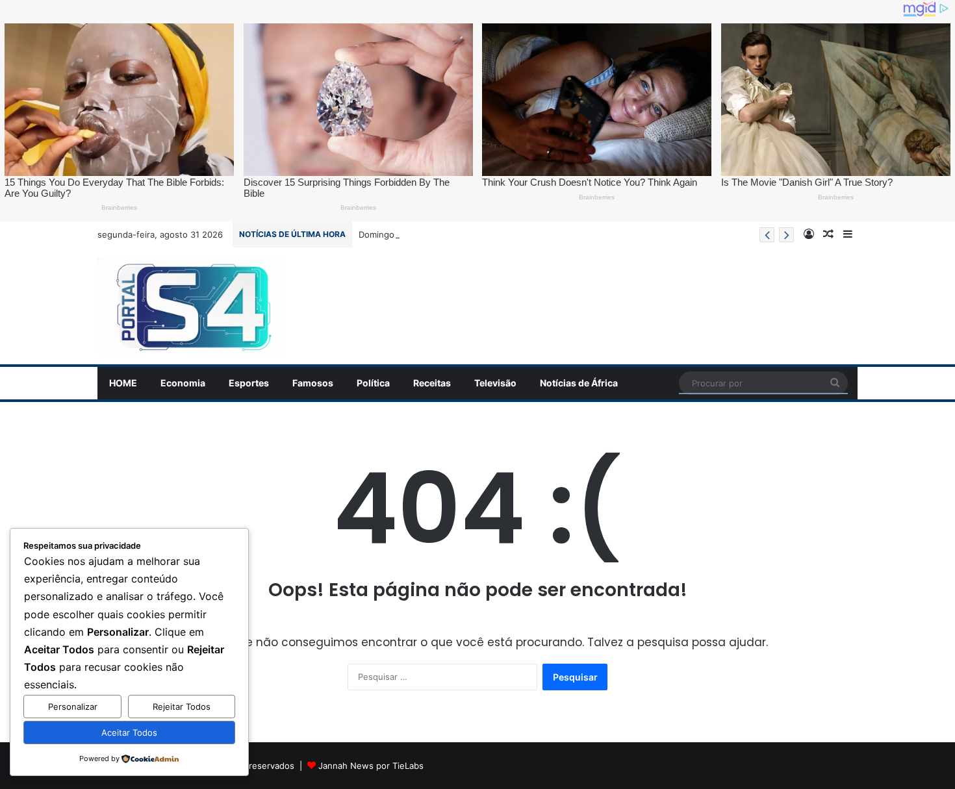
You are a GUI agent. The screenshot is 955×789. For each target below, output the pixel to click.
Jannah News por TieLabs (371, 765)
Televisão (495, 382)
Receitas (432, 382)
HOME (123, 382)
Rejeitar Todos (181, 706)
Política (373, 382)
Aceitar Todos (129, 732)
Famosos (312, 382)
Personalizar (72, 706)
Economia (182, 382)
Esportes (249, 382)
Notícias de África (579, 382)
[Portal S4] (190, 306)
